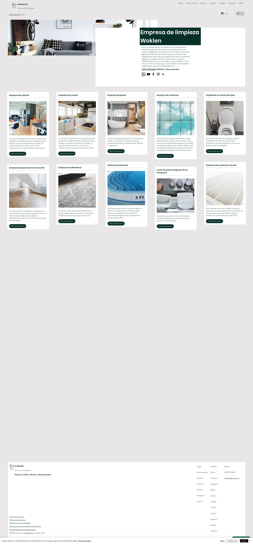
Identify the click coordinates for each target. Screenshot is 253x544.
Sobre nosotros (202, 472)
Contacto (200, 484)
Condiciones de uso (16, 517)
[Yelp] (163, 74)
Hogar (199, 466)
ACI (143, 54)
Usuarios (200, 501)
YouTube (214, 466)
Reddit (213, 490)
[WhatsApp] (144, 74)
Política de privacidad (17, 520)
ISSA (152, 52)
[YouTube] (148, 74)
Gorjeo (213, 496)
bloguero (214, 519)
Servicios (200, 478)
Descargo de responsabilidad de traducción (25, 526)
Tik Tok (213, 508)
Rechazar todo (232, 541)
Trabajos (200, 490)
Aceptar (244, 541)
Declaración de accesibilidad (19, 523)
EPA (144, 59)
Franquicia (200, 496)
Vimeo (213, 472)
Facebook (214, 478)
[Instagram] (158, 74)
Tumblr (213, 513)
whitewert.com (29, 533)
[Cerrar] (250, 540)
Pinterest (214, 531)
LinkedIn (214, 502)
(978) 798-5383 (149, 69)
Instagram (214, 484)
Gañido (213, 525)
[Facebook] (153, 74)
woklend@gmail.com (231, 478)
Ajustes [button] (222, 541)
